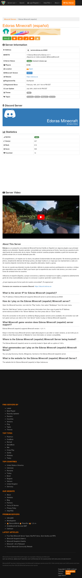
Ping (8, 424)
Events (37, 97)
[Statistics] (20, 38)
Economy (30, 97)
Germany (10, 486)
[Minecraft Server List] (3, 2)
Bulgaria (9, 478)
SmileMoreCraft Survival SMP (17, 526)
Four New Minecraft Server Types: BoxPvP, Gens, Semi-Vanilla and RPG (31, 536)
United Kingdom (12, 484)
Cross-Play (10, 450)
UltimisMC (10, 518)
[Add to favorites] (31, 38)
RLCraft (9, 442)
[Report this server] (37, 38)
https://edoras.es (32, 77)
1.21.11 (29, 73)
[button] (28, 50)
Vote (5, 38)
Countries (10, 419)
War (8, 447)
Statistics (10, 497)
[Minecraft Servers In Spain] (28, 69)
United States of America (15, 465)
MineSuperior (11, 521)
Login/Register (34, 3)
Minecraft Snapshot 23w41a (16, 538)
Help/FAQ (47, 3)
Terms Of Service (13, 505)
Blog (8, 500)
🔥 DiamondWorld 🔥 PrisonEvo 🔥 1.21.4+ (21, 523)
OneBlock (10, 439)
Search (22, 3)
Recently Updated (13, 413)
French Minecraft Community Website (19, 546)
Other (29, 93)
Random (10, 416)
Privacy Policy (11, 508)
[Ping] (26, 38)
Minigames (44, 97)
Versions (10, 421)
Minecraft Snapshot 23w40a (16, 541)
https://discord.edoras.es (43, 286)
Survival (52, 97)
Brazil (9, 476)
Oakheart (10, 529)
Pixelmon (10, 437)
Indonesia (10, 468)
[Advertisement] (41, 12)
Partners (10, 503)
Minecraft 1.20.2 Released (16, 544)
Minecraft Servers (10, 19)
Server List (11, 3)
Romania (10, 470)
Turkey (9, 473)
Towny (9, 458)
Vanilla (9, 453)
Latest (9, 408)
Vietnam (9, 481)
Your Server (69, 3)
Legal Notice (62, 575)
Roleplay (10, 455)
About (57, 3)
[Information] (14, 38)
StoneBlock (10, 445)
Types (9, 427)
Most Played (11, 411)
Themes (9, 429)
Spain (31, 69)
